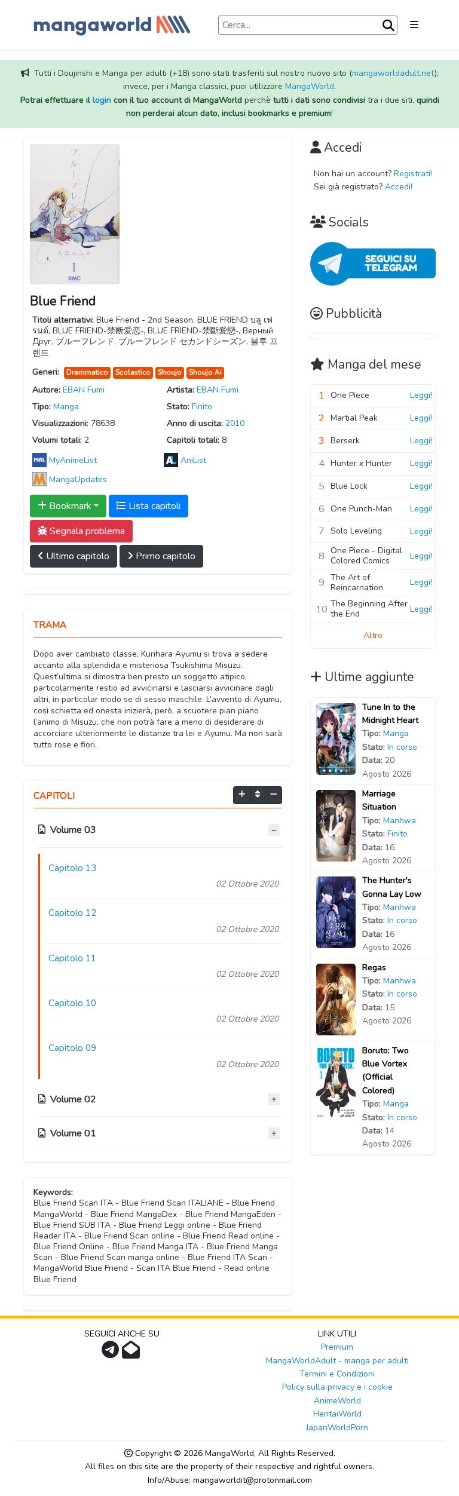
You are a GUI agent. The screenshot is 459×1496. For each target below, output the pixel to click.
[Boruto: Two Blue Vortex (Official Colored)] (336, 1081)
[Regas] (336, 998)
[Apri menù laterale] (414, 25)
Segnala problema (86, 531)
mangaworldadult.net (393, 73)
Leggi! (421, 395)
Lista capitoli (153, 506)
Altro (372, 635)
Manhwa (399, 820)
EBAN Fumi (84, 390)
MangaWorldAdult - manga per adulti (337, 1360)
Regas (374, 967)
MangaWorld (309, 86)
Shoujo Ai (205, 372)
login (102, 100)
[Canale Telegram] (112, 1353)
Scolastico (133, 372)
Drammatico (87, 372)
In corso (402, 747)
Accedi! (398, 186)
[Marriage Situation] (336, 824)
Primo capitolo (164, 556)
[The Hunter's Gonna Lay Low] (336, 912)
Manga (66, 406)
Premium (337, 1347)
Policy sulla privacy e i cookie (337, 1387)
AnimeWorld (337, 1400)
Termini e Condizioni (337, 1373)
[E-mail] (132, 1353)
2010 (234, 423)
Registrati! (413, 173)
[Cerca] (388, 25)
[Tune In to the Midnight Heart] (336, 738)
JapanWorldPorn (337, 1427)
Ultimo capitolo (76, 556)
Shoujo (170, 372)
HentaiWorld (337, 1414)
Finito (202, 406)
